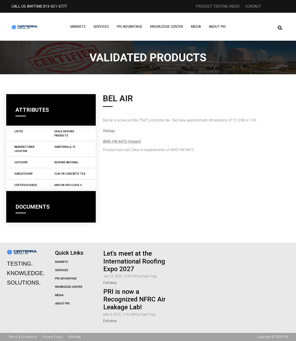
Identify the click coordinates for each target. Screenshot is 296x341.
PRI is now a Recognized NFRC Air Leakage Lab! (134, 299)
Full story (110, 283)
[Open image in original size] (24, 26)
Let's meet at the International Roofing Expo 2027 (134, 261)
